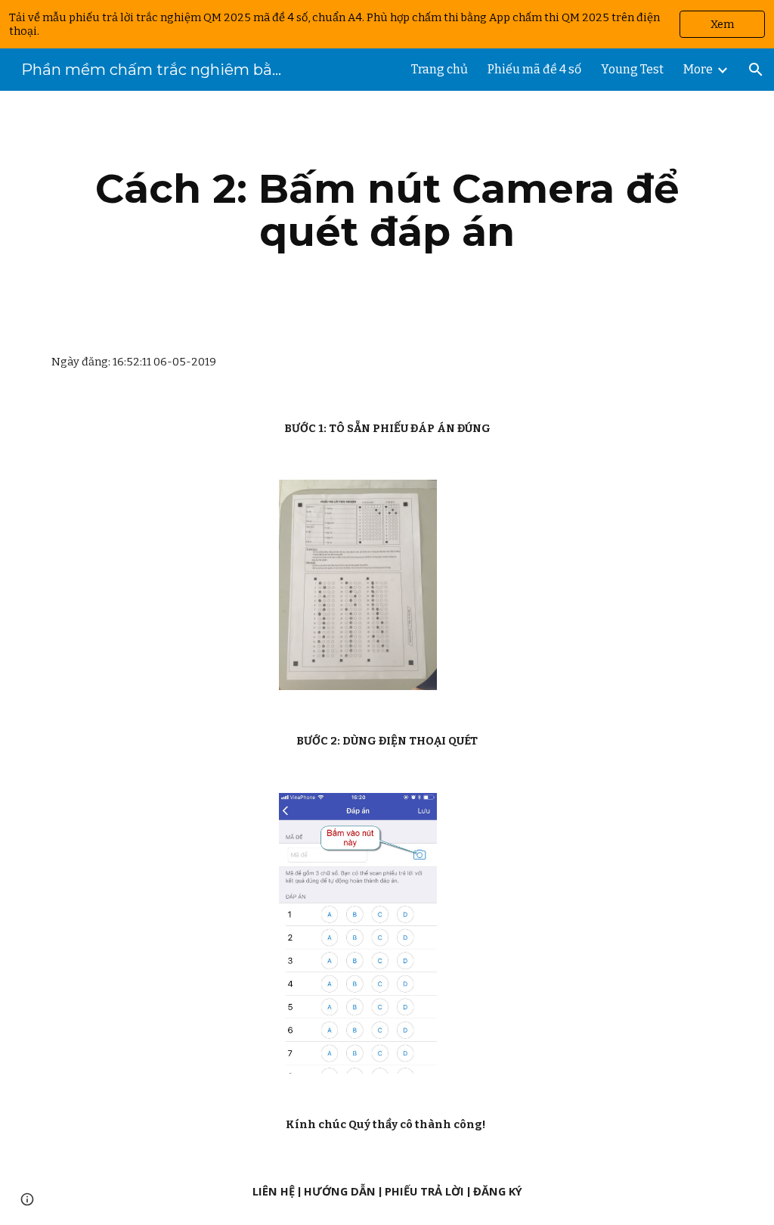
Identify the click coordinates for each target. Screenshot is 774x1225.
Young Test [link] (632, 69)
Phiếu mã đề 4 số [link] (534, 69)
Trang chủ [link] (439, 69)
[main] (387, 210)
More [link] (698, 69)
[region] (387, 24)
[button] (756, 69)
